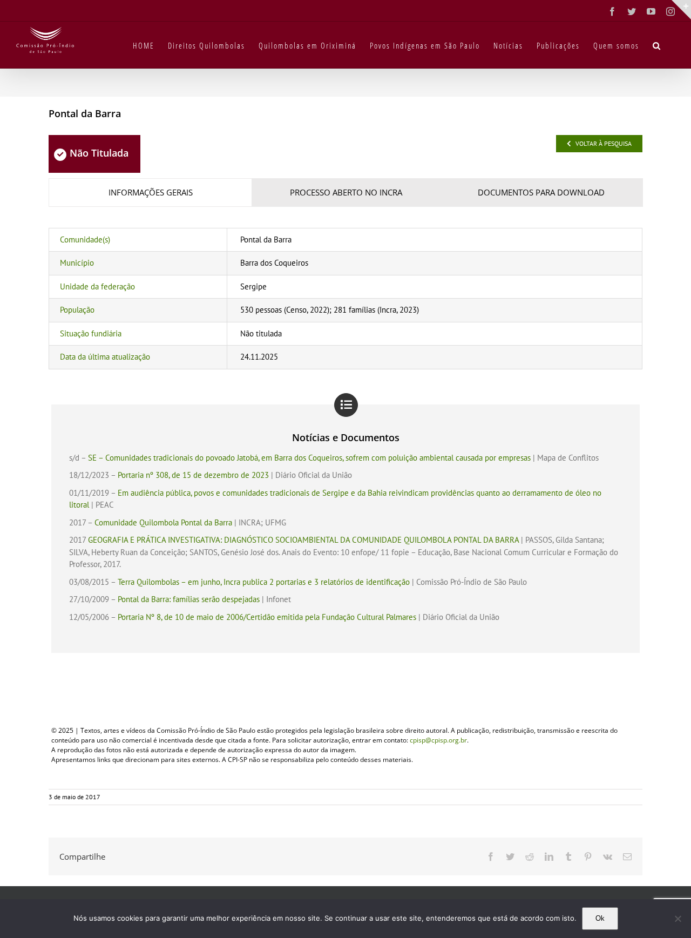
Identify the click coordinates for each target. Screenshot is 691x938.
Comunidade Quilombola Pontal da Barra (163, 522)
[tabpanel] (345, 298)
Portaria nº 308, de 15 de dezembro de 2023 (193, 475)
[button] (657, 45)
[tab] (150, 192)
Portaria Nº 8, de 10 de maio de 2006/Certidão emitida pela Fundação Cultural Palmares (267, 617)
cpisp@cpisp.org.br (438, 740)
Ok (600, 918)
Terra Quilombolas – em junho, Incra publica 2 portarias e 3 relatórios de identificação (264, 582)
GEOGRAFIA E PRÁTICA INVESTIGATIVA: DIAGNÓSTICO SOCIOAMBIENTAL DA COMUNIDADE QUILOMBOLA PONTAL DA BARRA (303, 540)
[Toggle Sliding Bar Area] (681, 9)
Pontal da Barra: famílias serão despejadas (189, 599)
